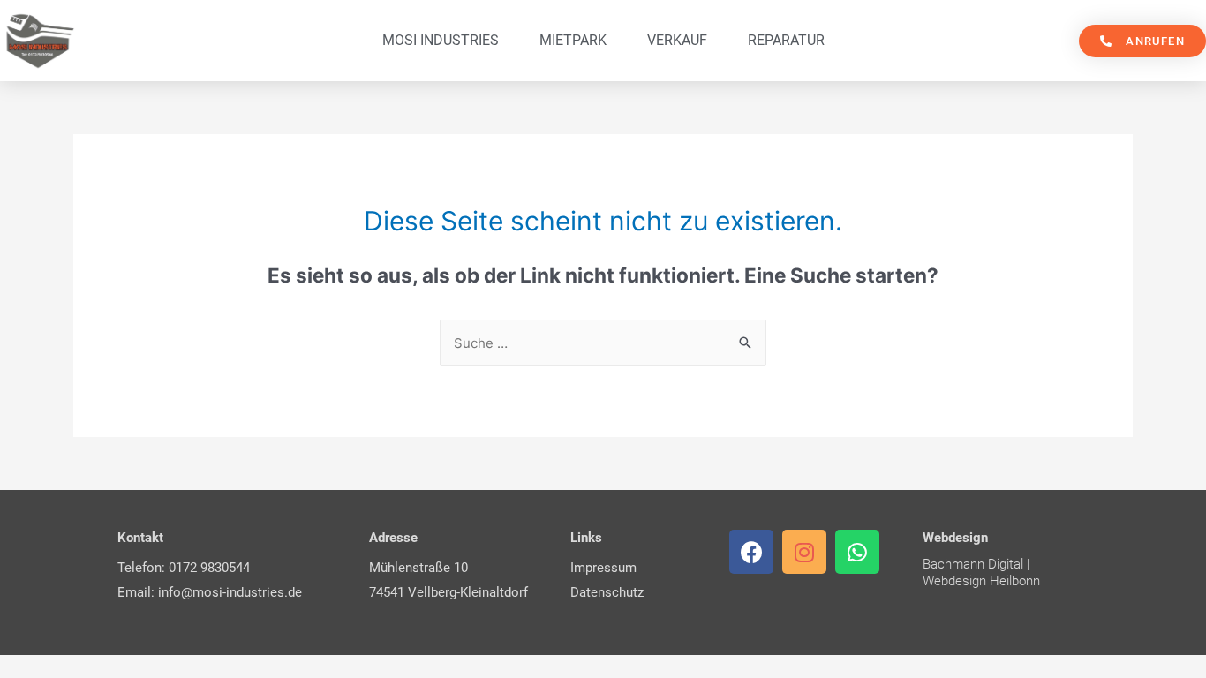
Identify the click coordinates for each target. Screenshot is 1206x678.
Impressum (603, 568)
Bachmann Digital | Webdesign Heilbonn (981, 573)
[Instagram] (804, 552)
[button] (1142, 41)
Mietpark (573, 40)
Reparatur (786, 40)
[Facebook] (751, 552)
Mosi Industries (440, 40)
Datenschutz (607, 592)
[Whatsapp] (857, 552)
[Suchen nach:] (603, 343)
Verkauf (677, 40)
